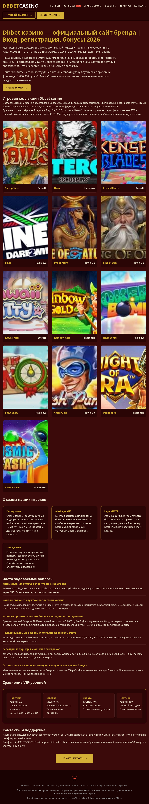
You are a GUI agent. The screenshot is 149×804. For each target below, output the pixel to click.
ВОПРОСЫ (71, 5)
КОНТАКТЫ (140, 5)
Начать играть (72, 758)
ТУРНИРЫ (125, 5)
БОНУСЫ (55, 5)
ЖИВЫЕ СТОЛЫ (93, 5)
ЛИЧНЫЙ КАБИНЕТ (17, 15)
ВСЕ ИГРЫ (110, 5)
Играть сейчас (14, 87)
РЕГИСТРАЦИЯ (48, 15)
